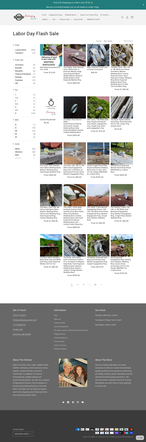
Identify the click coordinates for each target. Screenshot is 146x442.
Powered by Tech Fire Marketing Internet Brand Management (116, 437)
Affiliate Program (60, 349)
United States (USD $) (22, 434)
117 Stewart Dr (19, 325)
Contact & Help (59, 323)
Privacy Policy (59, 341)
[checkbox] (25, 50)
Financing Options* (61, 338)
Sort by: (99, 41)
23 (95, 285)
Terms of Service (60, 345)
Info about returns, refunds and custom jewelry (71, 330)
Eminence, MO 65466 (22, 334)
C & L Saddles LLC (92, 437)
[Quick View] (60, 65)
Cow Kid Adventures (61, 326)
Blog (55, 315)
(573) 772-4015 (19, 315)
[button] (122, 17)
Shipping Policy (59, 334)
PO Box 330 (18, 330)
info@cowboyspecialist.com (25, 320)
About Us (57, 319)
